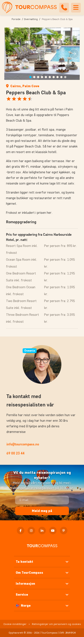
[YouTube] (53, 530)
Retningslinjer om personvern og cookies (56, 624)
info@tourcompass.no (22, 444)
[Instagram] (31, 530)
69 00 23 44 (15, 453)
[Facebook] (20, 530)
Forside (16, 19)
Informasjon (25, 583)
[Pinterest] (63, 530)
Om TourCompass (29, 572)
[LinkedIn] (42, 530)
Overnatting (31, 19)
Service (22, 594)
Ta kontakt (24, 562)
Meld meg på (42, 511)
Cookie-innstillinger (14, 624)
